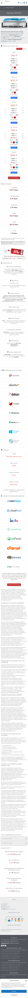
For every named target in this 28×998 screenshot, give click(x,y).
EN (22, 3)
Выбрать (13, 72)
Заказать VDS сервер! (14, 584)
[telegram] (2, 945)
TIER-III (16, 491)
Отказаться (14, 995)
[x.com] (5, 945)
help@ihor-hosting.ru (14, 943)
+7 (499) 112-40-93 (5, 941)
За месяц (19, 48)
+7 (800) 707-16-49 (13, 941)
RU (20, 3)
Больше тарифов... (14, 177)
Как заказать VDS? (7, 838)
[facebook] (3, 945)
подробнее (12, 490)
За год (24, 48)
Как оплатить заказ (7, 843)
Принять (14, 991)
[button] (26, 980)
